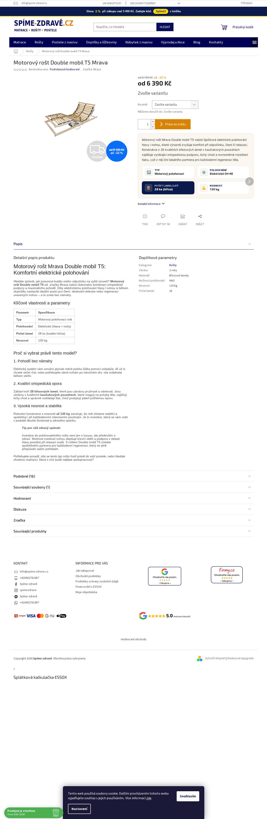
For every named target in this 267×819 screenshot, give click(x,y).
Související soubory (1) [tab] (32, 487)
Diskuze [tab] (20, 509)
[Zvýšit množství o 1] (153, 121)
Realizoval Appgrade (241, 658)
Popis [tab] (18, 243)
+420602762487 (29, 578)
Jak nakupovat (112, 3)
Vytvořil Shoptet (215, 658)
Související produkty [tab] (30, 531)
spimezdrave (28, 590)
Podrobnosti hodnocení (65, 70)
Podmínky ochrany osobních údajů (97, 581)
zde (148, 798)
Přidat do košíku (175, 124)
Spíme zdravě (28, 584)
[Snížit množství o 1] (153, 126)
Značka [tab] (19, 520)
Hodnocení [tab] (22, 498)
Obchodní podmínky (143, 3)
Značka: (92, 69)
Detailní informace (149, 204)
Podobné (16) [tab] (24, 476)
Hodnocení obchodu (133, 639)
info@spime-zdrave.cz (34, 572)
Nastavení (79, 809)
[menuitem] (19, 42)
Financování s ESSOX (89, 587)
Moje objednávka (86, 592)
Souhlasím (188, 796)
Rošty (173, 265)
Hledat (165, 27)
